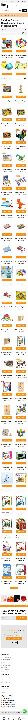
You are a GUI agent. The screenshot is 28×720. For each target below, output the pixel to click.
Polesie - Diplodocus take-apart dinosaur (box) (21, 169)
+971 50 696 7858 (7, 657)
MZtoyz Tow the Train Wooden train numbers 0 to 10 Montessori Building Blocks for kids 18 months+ (21, 192)
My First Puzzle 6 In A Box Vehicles (7, 238)
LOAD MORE (14, 588)
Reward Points (11, 1)
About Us (3, 677)
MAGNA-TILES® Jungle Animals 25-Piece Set (7, 513)
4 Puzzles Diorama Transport (21, 330)
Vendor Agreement (5, 669)
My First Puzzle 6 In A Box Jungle (21, 238)
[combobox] (11, 10)
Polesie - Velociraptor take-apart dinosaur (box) (7, 146)
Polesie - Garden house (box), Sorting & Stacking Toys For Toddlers (7, 307)
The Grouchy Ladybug (21, 581)
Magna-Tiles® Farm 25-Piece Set (21, 513)
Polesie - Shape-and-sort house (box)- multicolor (7, 330)
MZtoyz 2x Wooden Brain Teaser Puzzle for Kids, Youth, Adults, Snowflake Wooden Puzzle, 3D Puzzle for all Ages (7, 78)
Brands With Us (4, 671)
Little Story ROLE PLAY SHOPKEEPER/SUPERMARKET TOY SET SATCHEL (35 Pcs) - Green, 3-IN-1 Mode (7, 284)
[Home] (14, 717)
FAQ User (3, 690)
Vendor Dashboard (5, 665)
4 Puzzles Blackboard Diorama (7, 352)
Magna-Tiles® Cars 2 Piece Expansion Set (21, 352)
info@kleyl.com (6, 659)
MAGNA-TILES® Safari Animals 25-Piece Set (21, 490)
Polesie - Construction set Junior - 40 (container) (21, 284)
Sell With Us (4, 667)
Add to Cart (7, 51)
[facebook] (12, 642)
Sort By (3, 33)
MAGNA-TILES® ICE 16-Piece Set (7, 490)
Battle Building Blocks (7, 375)
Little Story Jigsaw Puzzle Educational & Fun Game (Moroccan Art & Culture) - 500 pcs (7, 101)
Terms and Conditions (6, 683)
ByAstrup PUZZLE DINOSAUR (7, 444)
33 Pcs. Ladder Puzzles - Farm (7, 261)
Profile (18, 1)
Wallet (3, 1)
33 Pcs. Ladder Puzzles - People (21, 261)
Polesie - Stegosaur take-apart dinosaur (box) (7, 124)
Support (3, 692)
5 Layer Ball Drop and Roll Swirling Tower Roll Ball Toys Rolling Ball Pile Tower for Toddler (21, 101)
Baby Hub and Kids (9, 14)
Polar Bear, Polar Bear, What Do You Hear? (7, 581)
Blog (2, 679)
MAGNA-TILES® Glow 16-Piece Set (21, 467)
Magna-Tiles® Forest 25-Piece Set (7, 536)
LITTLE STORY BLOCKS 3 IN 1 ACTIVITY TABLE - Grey (21, 375)
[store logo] (5, 5)
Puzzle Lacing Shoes (21, 307)
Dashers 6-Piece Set (7, 398)
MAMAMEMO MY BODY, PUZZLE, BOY (21, 398)
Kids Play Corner (18, 14)
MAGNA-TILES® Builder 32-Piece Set (21, 558)
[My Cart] (21, 5)
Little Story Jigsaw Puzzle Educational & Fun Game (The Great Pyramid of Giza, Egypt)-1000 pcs (7, 169)
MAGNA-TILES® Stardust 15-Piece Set (7, 467)
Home (2, 14)
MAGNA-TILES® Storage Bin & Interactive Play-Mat (21, 421)
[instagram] (16, 642)
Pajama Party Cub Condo (7, 558)
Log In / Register (5, 688)
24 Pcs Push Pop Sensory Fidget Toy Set (7, 192)
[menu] (4, 718)
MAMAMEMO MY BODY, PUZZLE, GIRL (7, 421)
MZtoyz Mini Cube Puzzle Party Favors (21, 146)
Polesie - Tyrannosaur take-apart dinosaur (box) (21, 215)
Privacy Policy (4, 681)
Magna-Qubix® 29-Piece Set (21, 444)
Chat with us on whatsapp (14, 638)
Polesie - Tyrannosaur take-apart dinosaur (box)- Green (21, 124)
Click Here (13, 630)
